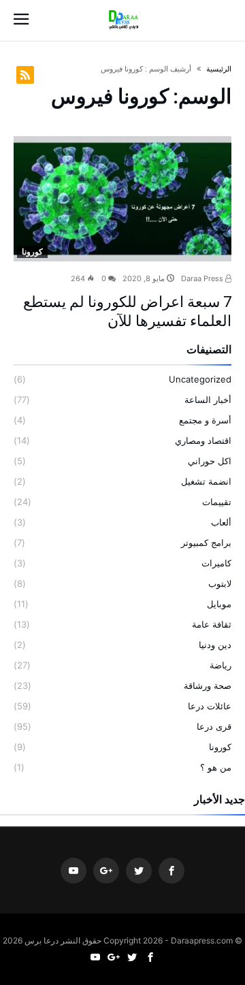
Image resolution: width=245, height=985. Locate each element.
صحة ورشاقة (207, 685)
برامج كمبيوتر (206, 542)
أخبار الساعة (207, 399)
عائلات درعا (209, 705)
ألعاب (221, 522)
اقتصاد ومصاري (203, 440)
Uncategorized (200, 379)
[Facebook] (171, 871)
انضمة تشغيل (206, 481)
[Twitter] (139, 871)
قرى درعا (214, 726)
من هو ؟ (215, 767)
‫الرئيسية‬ (218, 68)
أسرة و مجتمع (205, 420)
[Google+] (106, 871)
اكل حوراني (209, 460)
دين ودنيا (215, 644)
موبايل (219, 603)
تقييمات (216, 501)
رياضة (220, 665)
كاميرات (216, 563)
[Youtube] (73, 871)
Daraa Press (203, 278)
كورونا (32, 251)
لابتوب (219, 583)
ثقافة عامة (211, 624)
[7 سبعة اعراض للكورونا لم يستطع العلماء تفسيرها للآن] (122, 198)
